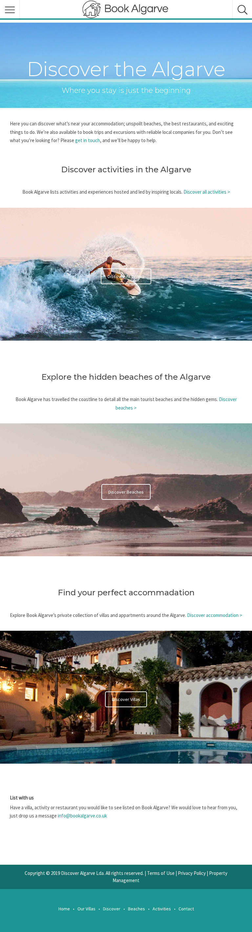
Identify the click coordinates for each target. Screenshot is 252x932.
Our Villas (86, 909)
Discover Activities (126, 276)
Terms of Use (161, 873)
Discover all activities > (206, 192)
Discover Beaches (126, 492)
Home (64, 909)
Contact (186, 909)
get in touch (87, 140)
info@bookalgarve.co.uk (82, 816)
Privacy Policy (192, 873)
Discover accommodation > (214, 615)
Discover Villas (126, 699)
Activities (162, 909)
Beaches (136, 909)
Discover (111, 909)
